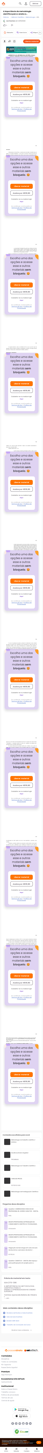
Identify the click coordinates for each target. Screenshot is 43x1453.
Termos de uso (7, 1397)
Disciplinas (5, 1359)
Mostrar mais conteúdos (20, 1330)
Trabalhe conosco (8, 1392)
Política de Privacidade (24, 110)
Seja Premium (6, 1374)
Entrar (35, 3)
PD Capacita (6, 1364)
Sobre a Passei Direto (9, 1389)
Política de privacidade (10, 1395)
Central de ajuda (7, 1400)
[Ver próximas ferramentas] (40, 32)
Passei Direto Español (9, 1367)
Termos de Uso (16, 109)
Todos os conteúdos (9, 1362)
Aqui (21, 103)
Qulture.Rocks (6, 1382)
